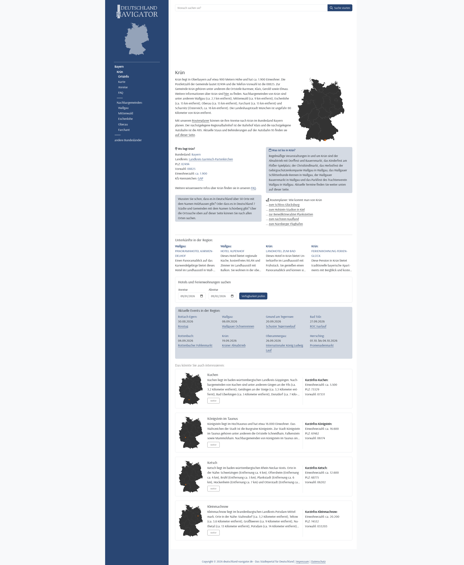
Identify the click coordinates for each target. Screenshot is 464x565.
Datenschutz (318, 561)
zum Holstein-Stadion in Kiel (287, 209)
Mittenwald (125, 113)
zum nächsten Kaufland (284, 219)
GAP (200, 178)
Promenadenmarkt (322, 345)
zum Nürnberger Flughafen (286, 224)
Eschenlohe (125, 119)
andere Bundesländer (128, 140)
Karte (121, 82)
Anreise (123, 87)
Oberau (123, 124)
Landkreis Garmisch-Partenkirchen (211, 159)
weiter (213, 400)
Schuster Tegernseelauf (280, 326)
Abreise (213, 289)
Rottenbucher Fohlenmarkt (195, 345)
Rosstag (183, 326)
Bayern (119, 66)
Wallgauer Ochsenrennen (238, 326)
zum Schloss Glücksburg (284, 204)
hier (226, 94)
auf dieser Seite (185, 135)
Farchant (124, 130)
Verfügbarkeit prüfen (253, 296)
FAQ (120, 92)
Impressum (302, 561)
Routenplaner (200, 120)
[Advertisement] (263, 41)
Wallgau (123, 108)
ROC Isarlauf (318, 326)
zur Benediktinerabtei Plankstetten (291, 214)
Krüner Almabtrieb (234, 345)
